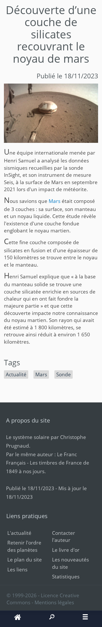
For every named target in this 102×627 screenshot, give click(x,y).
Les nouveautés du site (70, 563)
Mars (54, 200)
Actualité (16, 374)
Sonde (63, 374)
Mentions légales (54, 602)
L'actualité (19, 532)
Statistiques (66, 576)
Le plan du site (24, 559)
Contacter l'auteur (63, 536)
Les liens (17, 569)
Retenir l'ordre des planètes (24, 546)
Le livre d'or (66, 549)
